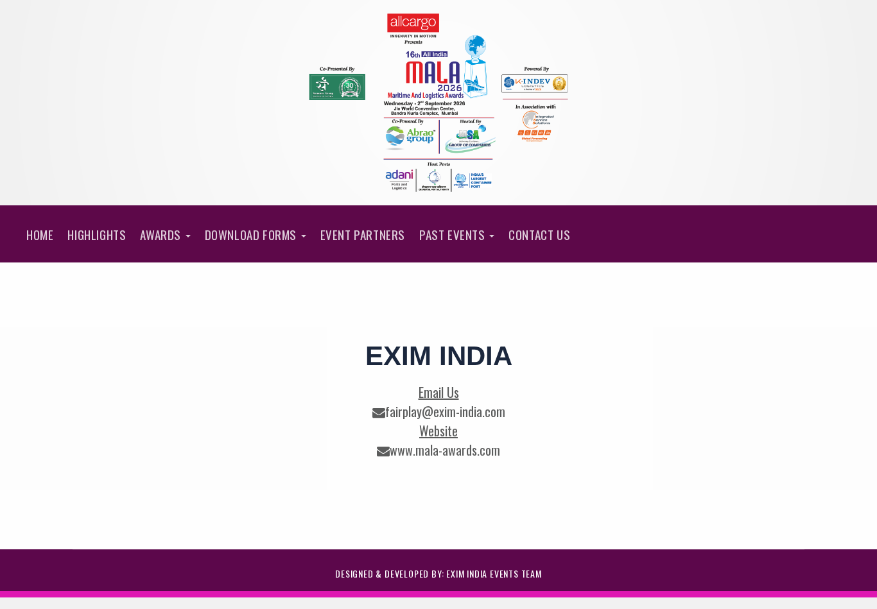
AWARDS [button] (162, 234)
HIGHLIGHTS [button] (96, 234)
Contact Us (539, 234)
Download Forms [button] (252, 234)
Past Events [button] (453, 234)
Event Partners (362, 234)
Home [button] (39, 234)
